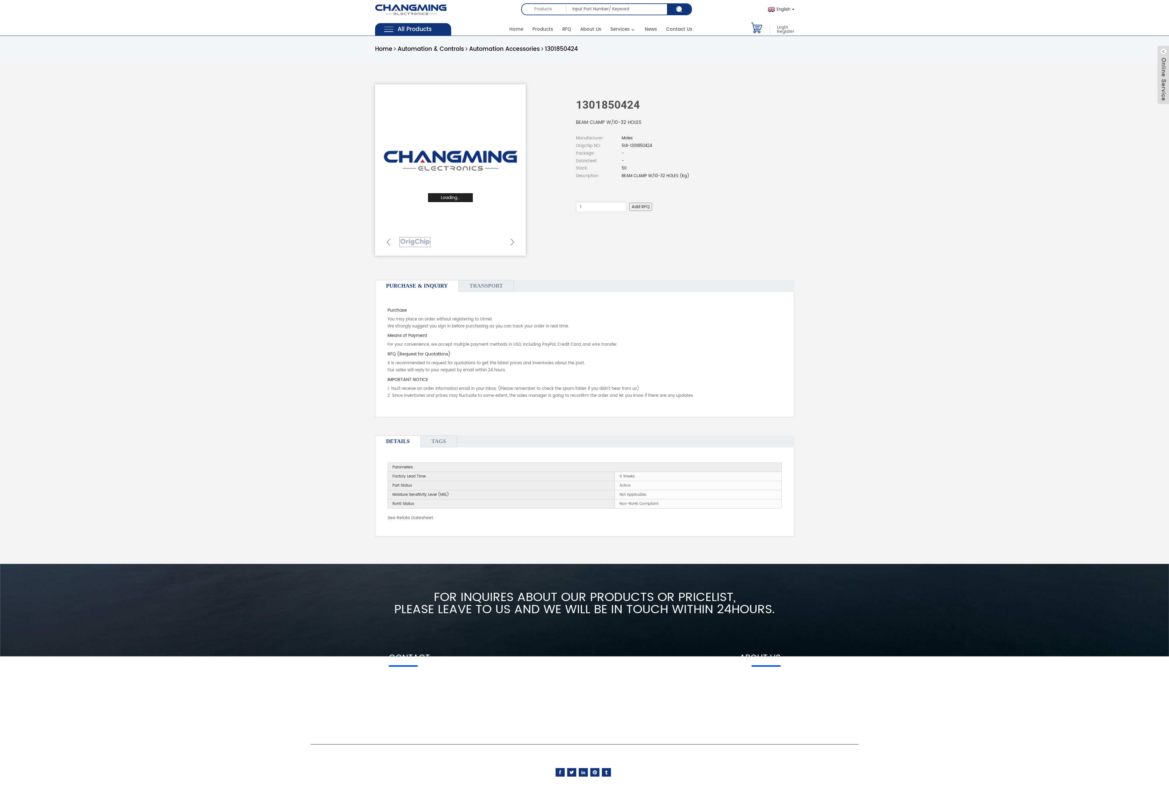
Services (620, 29)
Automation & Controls (431, 49)
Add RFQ (641, 206)
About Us (590, 29)
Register (785, 32)
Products (542, 29)
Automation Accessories (504, 49)
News (651, 29)
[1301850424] (415, 242)
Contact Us (679, 29)
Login (782, 27)
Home (516, 29)
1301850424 (561, 49)
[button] (510, 242)
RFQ (566, 29)
